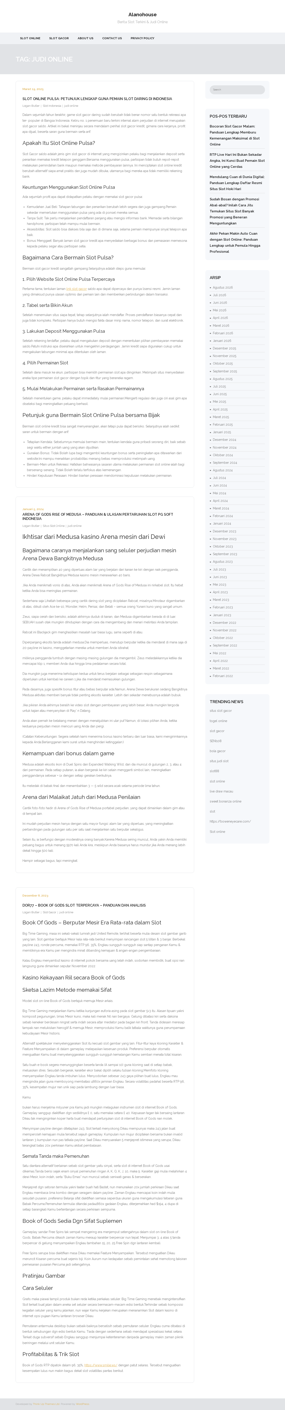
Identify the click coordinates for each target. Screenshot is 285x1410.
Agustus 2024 (223, 470)
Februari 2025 (223, 424)
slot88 (214, 771)
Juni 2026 (220, 302)
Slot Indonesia (52, 105)
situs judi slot (219, 761)
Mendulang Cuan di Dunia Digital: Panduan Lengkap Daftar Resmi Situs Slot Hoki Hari (237, 183)
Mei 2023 (219, 584)
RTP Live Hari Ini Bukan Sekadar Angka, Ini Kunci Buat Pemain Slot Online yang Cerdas (237, 161)
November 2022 (224, 630)
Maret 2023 (221, 599)
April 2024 (220, 501)
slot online (217, 781)
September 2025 (225, 371)
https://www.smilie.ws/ (100, 1365)
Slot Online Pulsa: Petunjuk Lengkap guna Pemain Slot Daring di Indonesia (97, 99)
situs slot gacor (221, 710)
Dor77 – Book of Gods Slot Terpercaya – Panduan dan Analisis (84, 905)
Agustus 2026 (223, 287)
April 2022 (220, 661)
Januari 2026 (222, 341)
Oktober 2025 (223, 363)
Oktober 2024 (223, 455)
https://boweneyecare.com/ (230, 821)
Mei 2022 (219, 653)
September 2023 (225, 554)
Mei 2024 (219, 493)
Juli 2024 (219, 478)
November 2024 (224, 447)
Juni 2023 (220, 577)
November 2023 (224, 539)
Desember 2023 (224, 531)
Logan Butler (31, 105)
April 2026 (220, 318)
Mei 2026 (219, 310)
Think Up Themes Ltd (46, 1404)
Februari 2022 (223, 676)
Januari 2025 (222, 432)
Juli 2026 (219, 295)
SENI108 (216, 741)
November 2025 (224, 356)
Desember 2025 (224, 348)
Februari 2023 (223, 607)
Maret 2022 (221, 668)
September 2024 (225, 462)
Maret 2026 (221, 325)
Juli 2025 (219, 386)
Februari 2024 (223, 516)
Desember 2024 (224, 439)
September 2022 (225, 645)
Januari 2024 (222, 523)
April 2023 (220, 592)
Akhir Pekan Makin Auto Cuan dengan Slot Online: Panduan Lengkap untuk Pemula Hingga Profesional (235, 243)
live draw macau (221, 791)
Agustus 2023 (223, 561)
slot (212, 811)
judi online (71, 105)
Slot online (217, 831)
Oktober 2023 (223, 546)
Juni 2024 (220, 485)
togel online (218, 721)
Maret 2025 (221, 417)
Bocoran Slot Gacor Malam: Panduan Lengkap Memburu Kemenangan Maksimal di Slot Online (235, 135)
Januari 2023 (222, 615)
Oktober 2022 (223, 638)
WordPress (82, 1404)
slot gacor (217, 731)
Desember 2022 (224, 622)
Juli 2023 (219, 569)
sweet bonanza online (225, 801)
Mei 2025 (219, 401)
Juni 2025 (220, 394)
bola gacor (218, 751)
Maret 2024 (221, 508)
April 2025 (220, 409)
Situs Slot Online (54, 525)
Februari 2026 (223, 333)
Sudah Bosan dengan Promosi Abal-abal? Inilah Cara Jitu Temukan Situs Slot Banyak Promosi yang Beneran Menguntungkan (234, 211)
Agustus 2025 (222, 379)
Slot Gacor (49, 912)
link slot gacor (76, 289)
